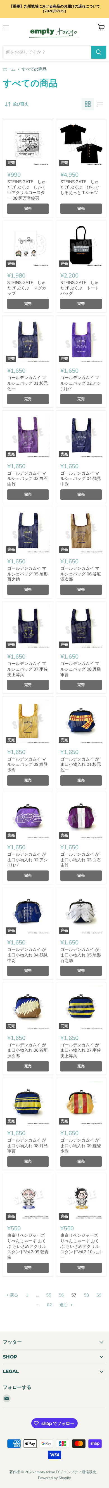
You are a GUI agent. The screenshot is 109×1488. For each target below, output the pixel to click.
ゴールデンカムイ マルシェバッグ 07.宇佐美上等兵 (27, 669)
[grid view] (88, 104)
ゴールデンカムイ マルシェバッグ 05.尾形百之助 (27, 574)
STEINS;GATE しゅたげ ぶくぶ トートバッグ (79, 288)
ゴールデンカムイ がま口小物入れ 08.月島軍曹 (27, 1145)
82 (49, 1305)
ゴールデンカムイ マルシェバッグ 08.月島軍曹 (80, 669)
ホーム (9, 69)
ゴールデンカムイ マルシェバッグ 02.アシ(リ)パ (80, 383)
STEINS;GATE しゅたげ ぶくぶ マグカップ (26, 288)
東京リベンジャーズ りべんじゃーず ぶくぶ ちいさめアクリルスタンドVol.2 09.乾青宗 (28, 1246)
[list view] (100, 104)
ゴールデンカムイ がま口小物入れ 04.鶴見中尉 (27, 955)
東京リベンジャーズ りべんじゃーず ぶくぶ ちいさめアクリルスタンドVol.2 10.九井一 (81, 1246)
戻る (13, 1295)
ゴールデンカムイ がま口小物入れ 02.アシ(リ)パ (27, 859)
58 (86, 1295)
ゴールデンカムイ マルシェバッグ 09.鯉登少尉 (27, 764)
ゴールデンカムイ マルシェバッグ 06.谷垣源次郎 (80, 574)
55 (48, 1295)
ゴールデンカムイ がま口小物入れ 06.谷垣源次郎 (27, 1050)
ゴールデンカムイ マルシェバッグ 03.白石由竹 (27, 478)
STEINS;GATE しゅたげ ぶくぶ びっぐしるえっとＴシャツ (79, 187)
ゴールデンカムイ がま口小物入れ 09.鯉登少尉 (80, 1145)
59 (98, 1295)
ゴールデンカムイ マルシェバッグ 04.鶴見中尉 (80, 478)
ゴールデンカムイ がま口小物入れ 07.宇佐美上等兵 (80, 1050)
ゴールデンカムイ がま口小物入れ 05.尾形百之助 (80, 955)
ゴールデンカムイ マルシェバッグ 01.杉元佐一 (27, 383)
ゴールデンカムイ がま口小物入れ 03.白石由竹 (80, 859)
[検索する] (98, 52)
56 (61, 1295)
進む (64, 1305)
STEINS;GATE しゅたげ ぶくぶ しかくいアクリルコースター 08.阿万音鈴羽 (26, 190)
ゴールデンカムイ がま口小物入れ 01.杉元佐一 (80, 764)
